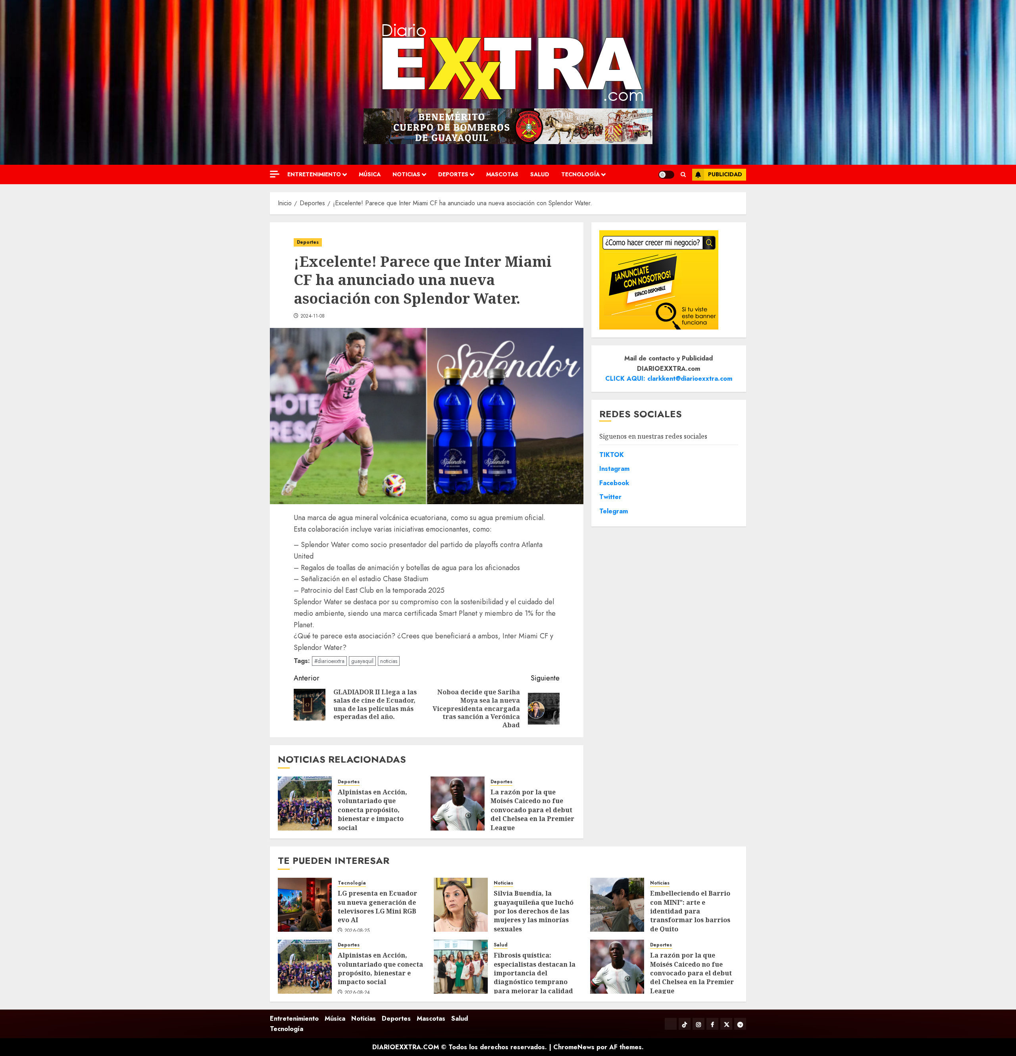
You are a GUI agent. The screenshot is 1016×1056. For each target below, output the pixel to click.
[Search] (683, 174)
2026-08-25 (357, 931)
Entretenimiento (314, 174)
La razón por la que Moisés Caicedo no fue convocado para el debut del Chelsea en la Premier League (532, 810)
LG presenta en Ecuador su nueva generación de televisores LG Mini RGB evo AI (377, 906)
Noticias (406, 174)
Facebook (614, 483)
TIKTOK (611, 454)
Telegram (613, 511)
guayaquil (362, 661)
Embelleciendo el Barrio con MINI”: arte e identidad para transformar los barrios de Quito (690, 911)
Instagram (614, 468)
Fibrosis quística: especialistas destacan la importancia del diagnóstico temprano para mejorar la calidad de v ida (534, 977)
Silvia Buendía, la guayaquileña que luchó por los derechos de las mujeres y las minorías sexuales (533, 911)
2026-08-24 (357, 993)
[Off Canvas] (274, 174)
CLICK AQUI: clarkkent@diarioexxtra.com (668, 378)
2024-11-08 (312, 316)
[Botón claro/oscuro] (666, 175)
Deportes (453, 174)
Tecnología (580, 174)
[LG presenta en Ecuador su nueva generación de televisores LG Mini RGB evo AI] (305, 905)
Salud (539, 174)
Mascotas (502, 174)
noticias (388, 661)
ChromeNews (574, 1047)
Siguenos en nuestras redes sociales (653, 436)
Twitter (610, 496)
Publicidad (725, 174)
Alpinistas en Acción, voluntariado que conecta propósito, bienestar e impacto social (372, 810)
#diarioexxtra (329, 661)
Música (370, 174)
